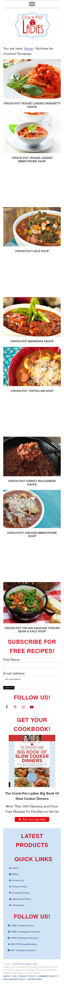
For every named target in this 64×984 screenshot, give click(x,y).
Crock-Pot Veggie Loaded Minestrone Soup (32, 159)
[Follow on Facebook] (6, 707)
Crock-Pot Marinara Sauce (32, 341)
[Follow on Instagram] (23, 707)
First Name (11, 659)
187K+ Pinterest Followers (24, 938)
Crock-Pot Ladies (32, 24)
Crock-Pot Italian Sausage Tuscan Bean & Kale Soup (32, 629)
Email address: (14, 673)
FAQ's (15, 874)
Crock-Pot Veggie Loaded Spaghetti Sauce (32, 105)
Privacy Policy (19, 886)
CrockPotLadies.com (24, 964)
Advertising (18, 905)
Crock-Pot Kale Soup (32, 251)
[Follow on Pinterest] (15, 707)
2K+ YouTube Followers (23, 950)
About (15, 868)
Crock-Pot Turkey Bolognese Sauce (32, 482)
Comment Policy (20, 893)
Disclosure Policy (22, 899)
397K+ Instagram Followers (25, 931)
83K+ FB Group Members (24, 944)
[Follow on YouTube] (31, 707)
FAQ (15, 976)
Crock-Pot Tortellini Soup (32, 391)
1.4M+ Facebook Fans (22, 925)
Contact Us (18, 880)
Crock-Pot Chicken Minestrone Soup (32, 534)
